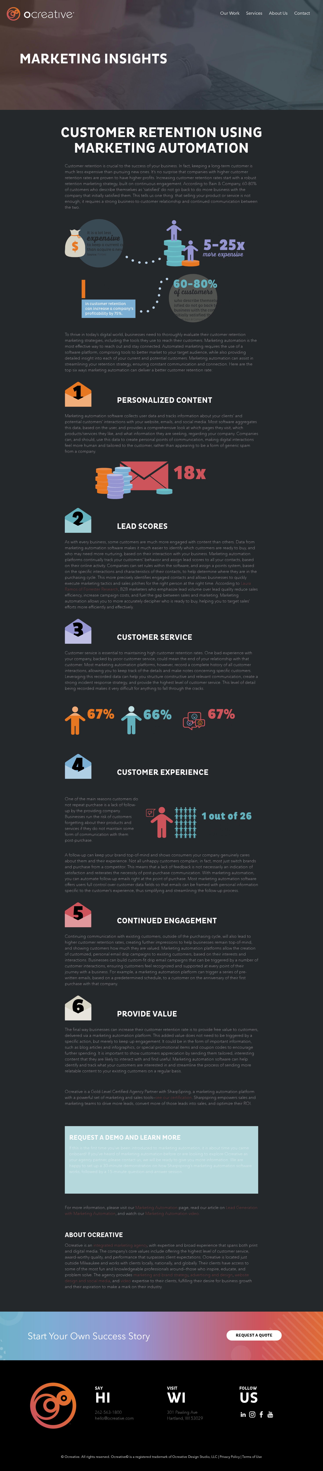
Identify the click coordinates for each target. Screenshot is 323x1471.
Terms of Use (252, 1457)
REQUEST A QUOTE (254, 1335)
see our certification (173, 1097)
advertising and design (211, 1274)
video (126, 1280)
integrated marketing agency (120, 1245)
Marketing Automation (156, 1207)
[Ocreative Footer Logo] (53, 1384)
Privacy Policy (230, 1457)
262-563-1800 (108, 1412)
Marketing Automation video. (172, 1213)
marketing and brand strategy (160, 1274)
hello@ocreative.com (114, 1418)
